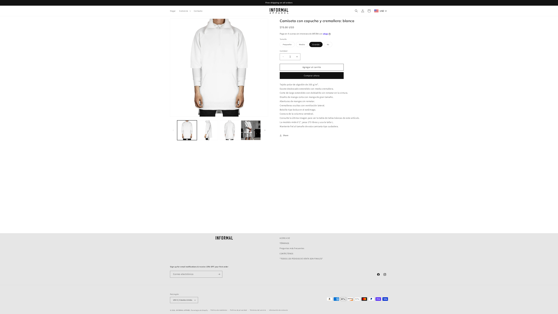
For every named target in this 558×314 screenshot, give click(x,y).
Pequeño (289, 45)
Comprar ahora (312, 75)
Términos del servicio (258, 310)
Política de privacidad (238, 310)
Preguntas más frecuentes (292, 248)
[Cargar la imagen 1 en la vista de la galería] (187, 130)
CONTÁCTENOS (286, 253)
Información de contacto (278, 310)
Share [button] (285, 135)
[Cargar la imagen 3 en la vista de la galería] (229, 130)
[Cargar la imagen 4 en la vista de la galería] (251, 130)
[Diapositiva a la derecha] (265, 130)
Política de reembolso (219, 310)
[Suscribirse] (219, 274)
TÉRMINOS (284, 243)
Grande (316, 44)
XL (329, 45)
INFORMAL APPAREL (183, 310)
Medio (303, 45)
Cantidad (283, 51)
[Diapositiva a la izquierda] (173, 130)
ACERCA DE (285, 238)
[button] (184, 11)
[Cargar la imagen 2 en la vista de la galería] (208, 130)
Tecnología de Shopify (199, 310)
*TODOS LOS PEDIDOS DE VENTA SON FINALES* (301, 258)
